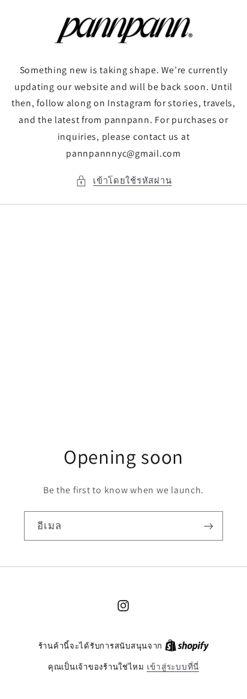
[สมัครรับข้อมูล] (208, 526)
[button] (124, 180)
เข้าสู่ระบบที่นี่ (173, 666)
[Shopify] (187, 645)
